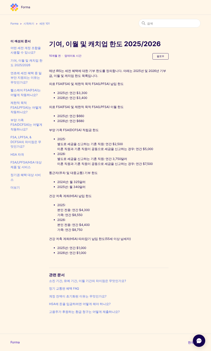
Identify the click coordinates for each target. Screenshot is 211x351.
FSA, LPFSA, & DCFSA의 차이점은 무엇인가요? (26, 141)
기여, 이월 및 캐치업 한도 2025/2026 (26, 63)
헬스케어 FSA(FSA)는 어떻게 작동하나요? (26, 92)
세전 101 (44, 23)
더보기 (15, 187)
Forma (14, 23)
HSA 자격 (17, 154)
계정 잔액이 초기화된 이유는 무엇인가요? (78, 296)
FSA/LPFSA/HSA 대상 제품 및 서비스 (26, 164)
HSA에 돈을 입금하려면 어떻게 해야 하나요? (80, 304)
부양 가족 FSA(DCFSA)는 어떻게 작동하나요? (26, 124)
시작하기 (28, 23)
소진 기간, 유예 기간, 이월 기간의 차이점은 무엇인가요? (87, 281)
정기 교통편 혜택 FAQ (64, 288)
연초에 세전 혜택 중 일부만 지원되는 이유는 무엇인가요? (26, 77)
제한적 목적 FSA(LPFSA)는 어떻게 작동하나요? (26, 107)
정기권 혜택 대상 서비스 (26, 177)
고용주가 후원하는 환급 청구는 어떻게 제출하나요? (84, 312)
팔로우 (160, 56)
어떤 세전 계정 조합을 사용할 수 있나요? (26, 50)
